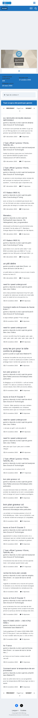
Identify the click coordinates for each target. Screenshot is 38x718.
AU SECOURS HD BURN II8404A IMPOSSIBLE (17, 119)
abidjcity (30, 123)
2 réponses (25, 591)
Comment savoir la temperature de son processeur (19, 669)
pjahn (29, 195)
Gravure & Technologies (15, 125)
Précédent (10, 108)
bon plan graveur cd (11, 372)
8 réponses (25, 136)
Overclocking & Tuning (15, 197)
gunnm (5, 123)
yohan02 (30, 673)
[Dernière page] (34, 108)
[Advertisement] (19, 31)
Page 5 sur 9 (20, 110)
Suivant (29, 108)
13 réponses (25, 639)
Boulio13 (30, 312)
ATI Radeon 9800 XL (11, 193)
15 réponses (26, 390)
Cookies (23, 710)
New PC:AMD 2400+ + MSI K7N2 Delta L (17, 622)
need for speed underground (14, 284)
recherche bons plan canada (14, 573)
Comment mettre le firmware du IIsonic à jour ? (19, 308)
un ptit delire (9, 263)
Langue (15, 710)
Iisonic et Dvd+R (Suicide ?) (14, 397)
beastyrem (31, 147)
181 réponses (26, 301)
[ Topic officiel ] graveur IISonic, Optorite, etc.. (16, 144)
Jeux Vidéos (11, 289)
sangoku (30, 575)
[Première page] (3, 108)
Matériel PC (28, 354)
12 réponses (26, 662)
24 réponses (25, 234)
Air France (7, 646)
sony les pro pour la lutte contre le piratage (15, 349)
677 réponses (25, 161)
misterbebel (7, 627)
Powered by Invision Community (19, 715)
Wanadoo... (7, 215)
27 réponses (25, 278)
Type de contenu (11, 95)
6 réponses (25, 365)
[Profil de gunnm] (19, 71)
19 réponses (25, 209)
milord (29, 399)
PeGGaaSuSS (8, 220)
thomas (29, 648)
